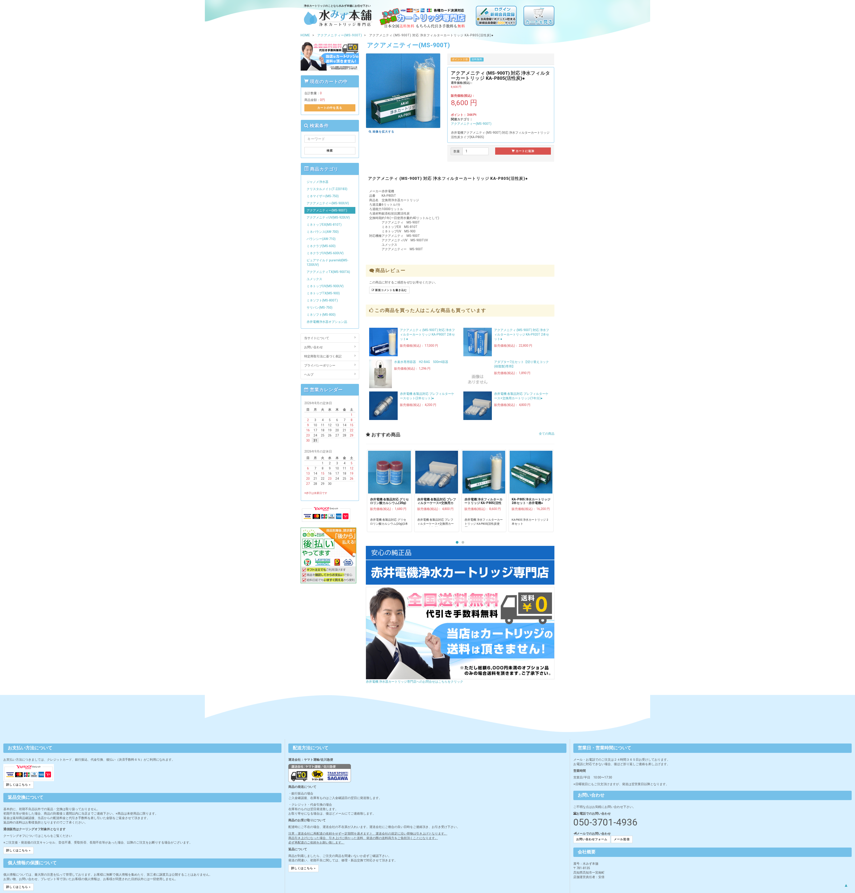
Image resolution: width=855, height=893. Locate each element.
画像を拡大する (383, 131)
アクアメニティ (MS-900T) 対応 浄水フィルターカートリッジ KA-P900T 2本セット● (427, 334)
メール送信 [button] (621, 839)
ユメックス (314, 279)
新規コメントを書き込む (390, 290)
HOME (305, 35)
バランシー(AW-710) (321, 239)
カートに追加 (524, 151)
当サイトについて (316, 338)
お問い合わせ (313, 347)
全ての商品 (546, 433)
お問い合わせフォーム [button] (591, 839)
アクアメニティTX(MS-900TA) (328, 272)
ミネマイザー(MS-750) (323, 196)
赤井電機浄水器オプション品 (327, 322)
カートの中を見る (329, 107)
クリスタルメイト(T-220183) (327, 189)
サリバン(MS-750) (319, 307)
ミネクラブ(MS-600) (321, 246)
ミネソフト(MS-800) (321, 314)
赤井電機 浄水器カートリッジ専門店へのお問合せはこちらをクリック (414, 681)
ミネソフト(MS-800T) (322, 300)
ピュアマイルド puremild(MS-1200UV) (327, 262)
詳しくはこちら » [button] (18, 784)
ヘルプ (309, 374)
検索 (330, 150)
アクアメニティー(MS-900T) (471, 123)
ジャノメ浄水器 (317, 182)
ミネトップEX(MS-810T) (324, 224)
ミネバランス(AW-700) (323, 231)
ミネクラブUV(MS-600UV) (325, 253)
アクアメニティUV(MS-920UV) (328, 217)
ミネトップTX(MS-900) (323, 293)
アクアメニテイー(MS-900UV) (328, 203)
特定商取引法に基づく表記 (323, 356)
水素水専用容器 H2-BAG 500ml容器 (421, 362)
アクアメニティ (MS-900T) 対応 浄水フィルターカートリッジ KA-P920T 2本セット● (521, 334)
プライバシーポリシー (319, 365)
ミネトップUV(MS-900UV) (325, 286)
